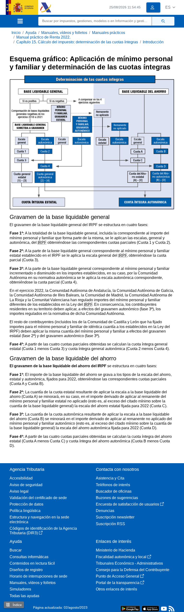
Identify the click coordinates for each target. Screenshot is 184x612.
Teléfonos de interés (113, 485)
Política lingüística (25, 511)
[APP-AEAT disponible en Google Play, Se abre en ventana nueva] (130, 608)
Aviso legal (19, 491)
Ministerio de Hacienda (115, 550)
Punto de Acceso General (117, 576)
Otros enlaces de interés (116, 589)
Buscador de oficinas (114, 491)
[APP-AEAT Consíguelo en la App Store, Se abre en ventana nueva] (150, 608)
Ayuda (30, 33)
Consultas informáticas (29, 557)
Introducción (153, 42)
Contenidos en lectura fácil (32, 563)
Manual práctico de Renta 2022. (43, 37)
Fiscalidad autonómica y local (121, 557)
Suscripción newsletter (115, 517)
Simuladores (20, 589)
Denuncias (105, 511)
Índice (17, 605)
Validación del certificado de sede (38, 498)
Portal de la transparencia (117, 583)
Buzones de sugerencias (117, 498)
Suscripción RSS (110, 524)
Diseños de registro (26, 570)
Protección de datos (26, 504)
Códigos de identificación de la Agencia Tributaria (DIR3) (43, 530)
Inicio (16, 33)
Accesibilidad (21, 478)
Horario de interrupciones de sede (38, 576)
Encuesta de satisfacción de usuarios (127, 504)
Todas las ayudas (24, 596)
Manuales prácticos (108, 33)
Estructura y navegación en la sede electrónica (39, 519)
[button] (170, 7)
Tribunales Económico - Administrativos (129, 563)
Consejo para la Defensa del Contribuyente (132, 570)
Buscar (16, 550)
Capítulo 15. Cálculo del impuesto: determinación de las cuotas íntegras (77, 42)
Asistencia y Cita (110, 478)
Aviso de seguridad (26, 485)
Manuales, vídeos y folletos (64, 33)
